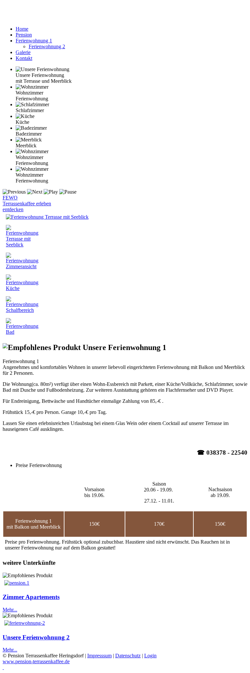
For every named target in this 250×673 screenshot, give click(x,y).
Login (150, 655)
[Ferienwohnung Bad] (22, 332)
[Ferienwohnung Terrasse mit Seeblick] (47, 217)
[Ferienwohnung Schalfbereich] (22, 310)
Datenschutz (128, 655)
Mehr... (10, 609)
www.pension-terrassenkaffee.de (36, 661)
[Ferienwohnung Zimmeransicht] (22, 266)
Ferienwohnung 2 (47, 46)
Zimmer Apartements (31, 596)
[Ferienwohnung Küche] (22, 288)
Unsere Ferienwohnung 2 (36, 637)
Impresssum (99, 655)
